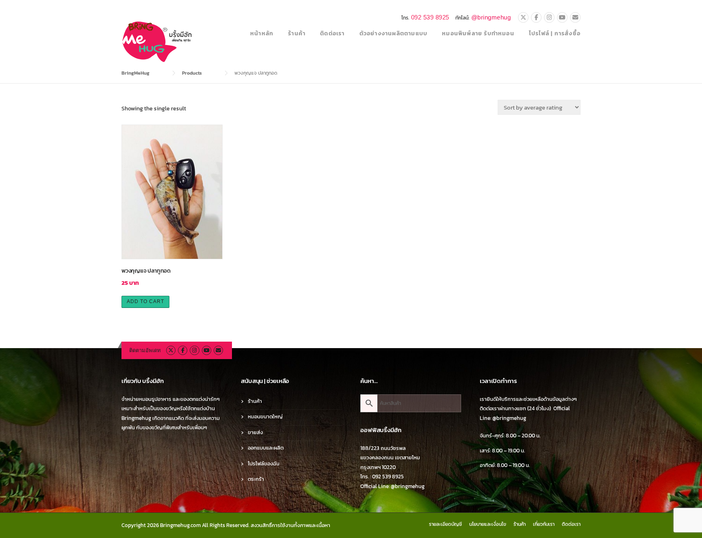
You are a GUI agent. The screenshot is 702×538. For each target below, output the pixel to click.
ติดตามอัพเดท (145, 350)
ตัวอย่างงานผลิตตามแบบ (394, 33)
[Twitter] (523, 18)
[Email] (575, 18)
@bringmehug (491, 17)
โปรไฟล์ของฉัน (264, 463)
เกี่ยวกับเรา (544, 524)
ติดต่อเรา (332, 33)
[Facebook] (536, 18)
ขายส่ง (255, 432)
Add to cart (145, 301)
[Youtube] (562, 18)
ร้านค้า (297, 33)
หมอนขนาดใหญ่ (265, 416)
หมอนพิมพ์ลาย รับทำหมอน (478, 33)
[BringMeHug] (157, 41)
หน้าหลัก (261, 33)
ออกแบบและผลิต (266, 448)
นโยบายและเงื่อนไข (487, 524)
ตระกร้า (256, 479)
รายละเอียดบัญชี (445, 524)
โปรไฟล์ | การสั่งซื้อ (555, 33)
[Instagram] (549, 18)
